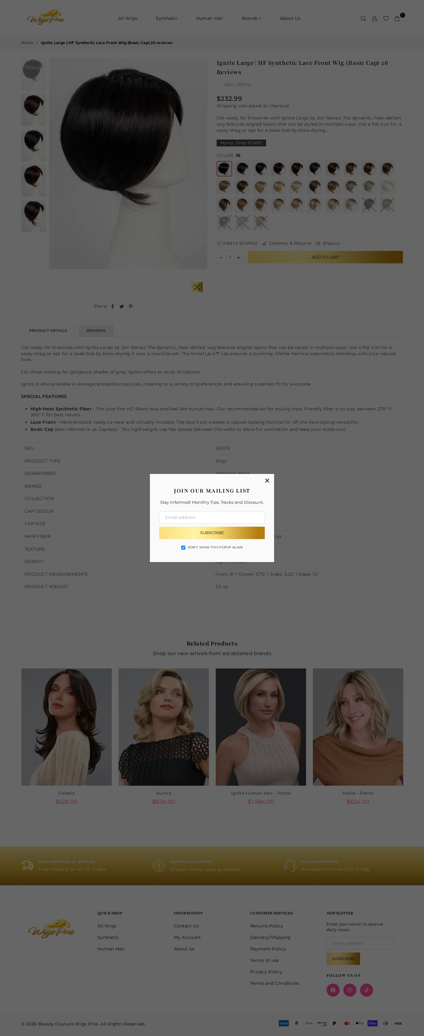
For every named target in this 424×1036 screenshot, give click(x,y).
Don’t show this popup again (215, 547)
